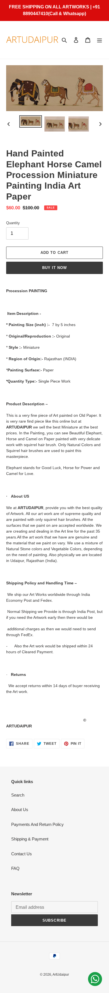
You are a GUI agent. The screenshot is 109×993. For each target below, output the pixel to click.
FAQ (15, 868)
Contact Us (21, 853)
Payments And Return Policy (37, 824)
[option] (31, 121)
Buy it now (54, 268)
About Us (19, 809)
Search (17, 795)
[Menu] (99, 40)
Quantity (13, 223)
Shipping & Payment (29, 839)
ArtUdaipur (61, 974)
